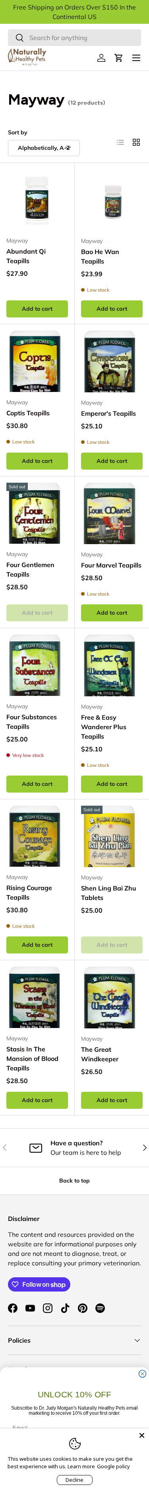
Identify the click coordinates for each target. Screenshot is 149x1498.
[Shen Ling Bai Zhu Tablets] (112, 836)
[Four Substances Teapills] (37, 665)
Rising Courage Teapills (29, 892)
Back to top (74, 1180)
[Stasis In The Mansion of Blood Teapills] (37, 997)
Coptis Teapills (28, 413)
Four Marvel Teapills (111, 565)
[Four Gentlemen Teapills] (37, 513)
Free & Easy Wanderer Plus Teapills (103, 726)
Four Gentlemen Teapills (30, 569)
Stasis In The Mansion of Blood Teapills (32, 1058)
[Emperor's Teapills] (112, 361)
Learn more (81, 1466)
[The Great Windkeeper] (112, 997)
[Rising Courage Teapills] (37, 836)
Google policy (113, 1466)
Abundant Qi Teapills (26, 256)
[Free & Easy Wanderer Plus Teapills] (112, 665)
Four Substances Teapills (31, 721)
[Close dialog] (142, 1374)
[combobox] (74, 37)
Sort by (17, 132)
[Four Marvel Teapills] (112, 514)
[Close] (142, 1435)
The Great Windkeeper (99, 1054)
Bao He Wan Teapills (100, 256)
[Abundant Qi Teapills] (37, 200)
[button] (119, 58)
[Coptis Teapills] (37, 361)
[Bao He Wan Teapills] (112, 200)
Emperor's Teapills (108, 413)
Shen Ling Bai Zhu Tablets (108, 893)
